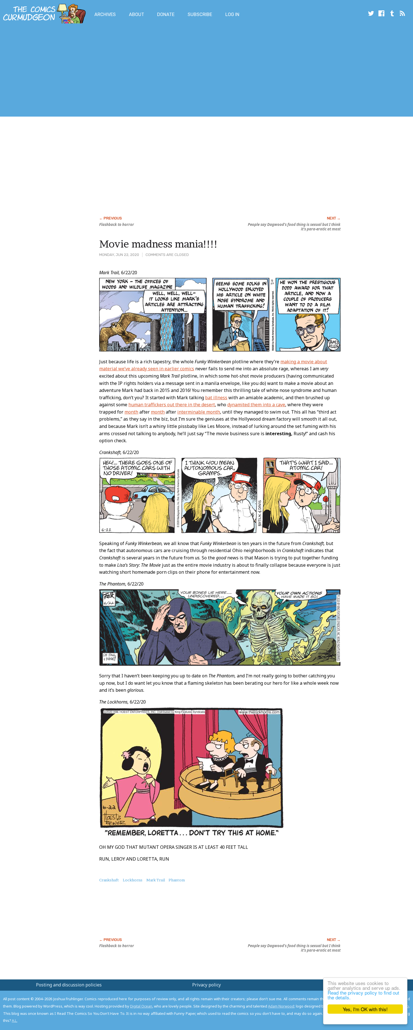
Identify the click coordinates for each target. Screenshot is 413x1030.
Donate (165, 14)
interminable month (198, 412)
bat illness (216, 397)
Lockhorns (132, 880)
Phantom (177, 880)
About (136, 14)
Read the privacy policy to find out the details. (363, 995)
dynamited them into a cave (256, 404)
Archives (105, 14)
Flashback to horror (116, 224)
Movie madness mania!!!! (158, 244)
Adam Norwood (281, 1006)
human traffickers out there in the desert (171, 404)
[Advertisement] (102, 71)
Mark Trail (155, 880)
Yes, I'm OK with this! (365, 1009)
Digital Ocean (141, 1006)
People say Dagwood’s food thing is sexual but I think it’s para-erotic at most (294, 227)
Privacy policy (206, 985)
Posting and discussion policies (69, 985)
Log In (232, 14)
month (131, 412)
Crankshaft (109, 880)
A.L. (14, 1020)
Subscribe (200, 14)
